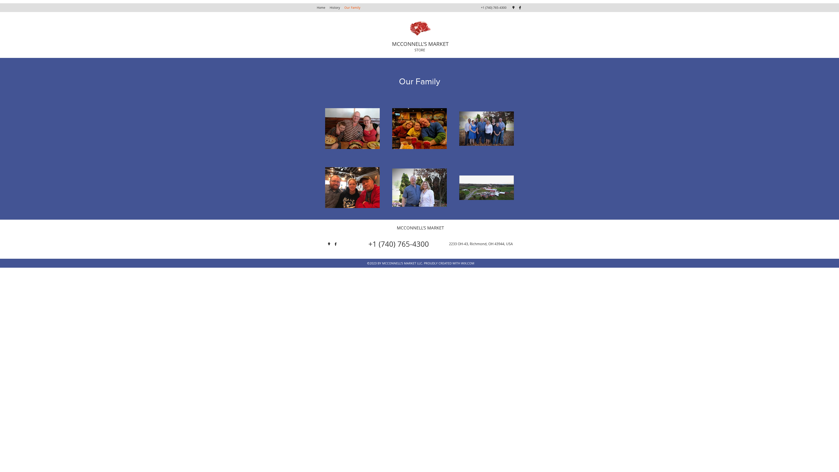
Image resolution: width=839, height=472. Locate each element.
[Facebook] (520, 7)
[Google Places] (513, 7)
